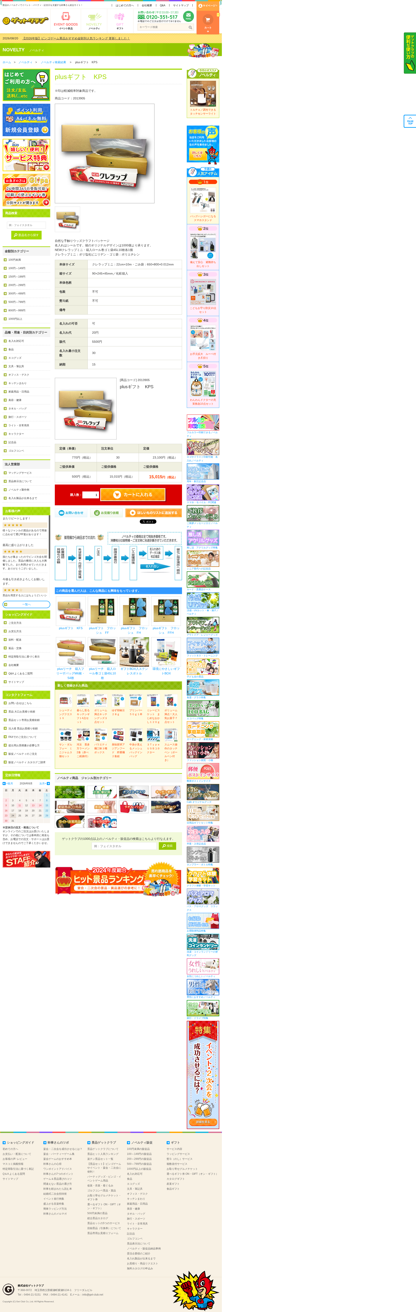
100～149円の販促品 (139, 1153)
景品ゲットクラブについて (103, 1148)
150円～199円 (16, 276)
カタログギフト (176, 1178)
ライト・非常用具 (18, 425)
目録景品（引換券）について (104, 1228)
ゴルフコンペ (16, 450)
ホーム (7, 62)
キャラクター (16, 433)
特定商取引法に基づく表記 (18, 1168)
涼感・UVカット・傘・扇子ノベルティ (203, 612)
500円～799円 (16, 302)
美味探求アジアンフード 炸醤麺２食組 (118, 750)
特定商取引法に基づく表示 (24, 656)
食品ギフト (173, 1188)
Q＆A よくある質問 (14, 1173)
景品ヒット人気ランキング (103, 1153)
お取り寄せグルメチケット (182, 1168)
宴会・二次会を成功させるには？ (62, 1148)
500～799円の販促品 (139, 1163)
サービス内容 (174, 1148)
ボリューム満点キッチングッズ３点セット (100, 716)
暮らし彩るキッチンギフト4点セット (83, 716)
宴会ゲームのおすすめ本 (57, 1158)
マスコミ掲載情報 (13, 1163)
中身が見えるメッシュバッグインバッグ (135, 750)
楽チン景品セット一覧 (100, 1158)
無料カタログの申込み (140, 1268)
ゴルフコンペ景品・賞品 (101, 1190)
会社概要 (147, 5)
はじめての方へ (125, 5)
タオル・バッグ (17, 408)
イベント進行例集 (53, 1198)
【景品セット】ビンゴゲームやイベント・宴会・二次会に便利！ (104, 1167)
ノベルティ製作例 (18, 489)
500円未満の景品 (97, 1213)
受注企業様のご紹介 (138, 1253)
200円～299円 (16, 285)
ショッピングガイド (20, 1142)
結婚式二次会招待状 (55, 1193)
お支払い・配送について (17, 1153)
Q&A (162, 5)
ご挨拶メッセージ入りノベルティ (202, 525)
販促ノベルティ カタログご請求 (27, 762)
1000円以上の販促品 (139, 1168)
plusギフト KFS (71, 628)
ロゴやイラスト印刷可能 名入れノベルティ (202, 459)
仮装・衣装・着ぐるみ (100, 1185)
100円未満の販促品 (138, 1148)
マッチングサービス (20, 472)
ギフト (175, 1142)
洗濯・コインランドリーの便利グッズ (202, 953)
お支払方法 (14, 631)
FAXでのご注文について (22, 736)
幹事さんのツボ (58, 1142)
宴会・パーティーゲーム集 (59, 1153)
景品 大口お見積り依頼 (21, 711)
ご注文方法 (14, 622)
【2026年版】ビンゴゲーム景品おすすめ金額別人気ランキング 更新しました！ (76, 38)
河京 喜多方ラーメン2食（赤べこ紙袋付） (83, 750)
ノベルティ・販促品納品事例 (144, 1248)
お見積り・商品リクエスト (142, 1263)
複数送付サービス (177, 1163)
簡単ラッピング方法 (55, 1208)
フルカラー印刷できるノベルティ (202, 434)
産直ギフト (173, 1183)
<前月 (9, 783)
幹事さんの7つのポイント (58, 1173)
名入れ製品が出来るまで (22, 498)
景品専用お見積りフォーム (103, 1233)
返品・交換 (14, 648)
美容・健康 (14, 400)
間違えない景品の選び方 (57, 1183)
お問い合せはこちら (20, 703)
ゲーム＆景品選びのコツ (57, 1178)
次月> (42, 783)
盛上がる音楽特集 (53, 1203)
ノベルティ (36, 50)
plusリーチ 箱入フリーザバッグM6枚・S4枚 (70, 673)
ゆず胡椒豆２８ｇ (118, 712)
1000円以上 (15, 318)
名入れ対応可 (16, 341)
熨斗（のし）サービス (180, 1158)
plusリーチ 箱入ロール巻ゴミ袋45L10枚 (102, 673)
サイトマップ (181, 5)
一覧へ (26, 604)
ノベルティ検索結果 (53, 62)
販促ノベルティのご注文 (22, 753)
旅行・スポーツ (17, 416)
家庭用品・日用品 (18, 391)
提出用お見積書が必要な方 (24, 745)
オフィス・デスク (18, 374)
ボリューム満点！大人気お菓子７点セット (170, 716)
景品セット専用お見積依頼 (24, 720)
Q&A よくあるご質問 (20, 673)
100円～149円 (16, 268)
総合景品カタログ (97, 1218)
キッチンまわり (17, 383)
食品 (11, 349)
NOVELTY (14, 49)
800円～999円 (16, 310)
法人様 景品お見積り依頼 (23, 728)
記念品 (12, 442)
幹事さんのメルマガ (55, 1213)
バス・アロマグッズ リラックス (202, 908)
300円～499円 (16, 293)
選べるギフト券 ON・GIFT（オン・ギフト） (192, 1173)
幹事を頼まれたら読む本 (57, 1188)
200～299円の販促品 (139, 1158)
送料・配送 (14, 639)
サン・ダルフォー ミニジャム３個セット (65, 750)
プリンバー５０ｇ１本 (135, 712)
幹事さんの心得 (52, 1163)
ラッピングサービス (178, 1153)
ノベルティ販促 (142, 1142)
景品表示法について (20, 481)
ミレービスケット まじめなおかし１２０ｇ (153, 716)
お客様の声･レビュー (15, 1158)
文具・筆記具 (16, 366)
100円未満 (14, 259)
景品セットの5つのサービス (103, 1223)
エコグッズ (14, 357)
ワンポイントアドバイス (57, 1168)
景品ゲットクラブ (104, 1142)
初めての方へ (10, 1148)
